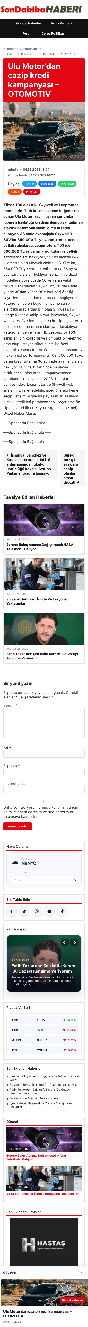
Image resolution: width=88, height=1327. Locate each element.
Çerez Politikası (53, 33)
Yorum (10, 705)
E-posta (11, 765)
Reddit (15, 191)
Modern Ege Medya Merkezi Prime (34, 1098)
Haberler (9, 48)
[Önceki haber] (65, 942)
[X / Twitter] (24, 911)
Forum (27, 33)
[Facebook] (11, 911)
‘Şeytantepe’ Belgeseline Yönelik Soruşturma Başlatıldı (41, 1105)
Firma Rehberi (61, 23)
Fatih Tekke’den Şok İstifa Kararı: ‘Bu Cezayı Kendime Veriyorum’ (40, 1091)
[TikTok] (62, 911)
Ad (7, 748)
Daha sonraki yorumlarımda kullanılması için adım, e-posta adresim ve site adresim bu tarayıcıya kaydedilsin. (40, 812)
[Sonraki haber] (74, 942)
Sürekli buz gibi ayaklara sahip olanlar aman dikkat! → (72, 469)
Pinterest (31, 191)
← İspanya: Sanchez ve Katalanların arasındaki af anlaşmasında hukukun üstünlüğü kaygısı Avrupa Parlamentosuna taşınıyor (29, 464)
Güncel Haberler (28, 23)
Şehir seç (19, 871)
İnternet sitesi (14, 783)
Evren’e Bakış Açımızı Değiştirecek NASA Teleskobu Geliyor (45, 1077)
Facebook (47, 183)
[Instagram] (37, 911)
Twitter (29, 183)
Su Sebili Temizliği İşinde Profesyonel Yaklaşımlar (44, 1084)
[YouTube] (49, 911)
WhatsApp (67, 183)
